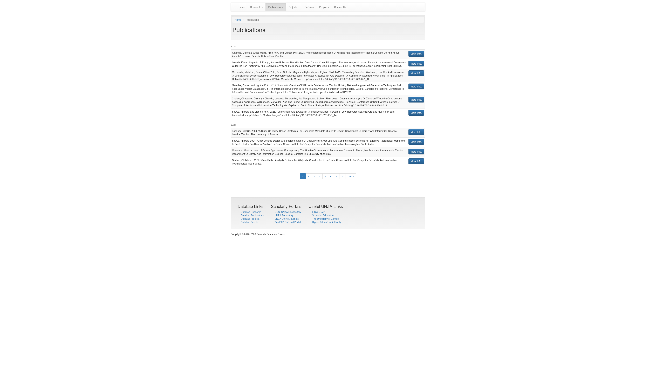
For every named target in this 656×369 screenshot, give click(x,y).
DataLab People (249, 222)
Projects (293, 7)
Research (255, 7)
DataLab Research (251, 212)
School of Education (323, 215)
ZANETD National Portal (288, 222)
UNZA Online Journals (287, 218)
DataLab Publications (252, 215)
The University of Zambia (325, 218)
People (323, 7)
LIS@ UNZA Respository (288, 212)
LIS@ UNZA (318, 212)
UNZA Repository (284, 215)
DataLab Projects (250, 218)
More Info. (416, 54)
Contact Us (340, 7)
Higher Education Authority (326, 222)
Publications (275, 7)
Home (241, 7)
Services (309, 7)
